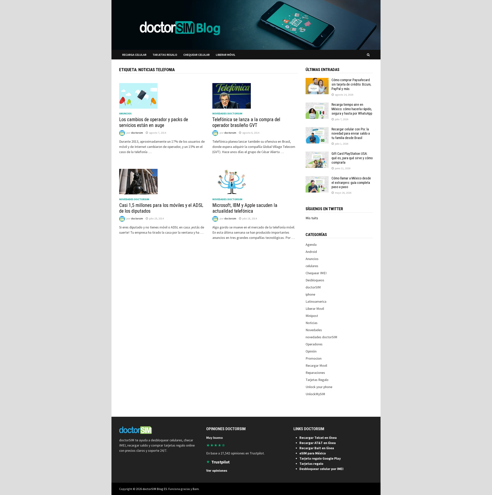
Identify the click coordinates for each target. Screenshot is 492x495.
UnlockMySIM (315, 394)
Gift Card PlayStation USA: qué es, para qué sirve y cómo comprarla (352, 158)
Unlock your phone (319, 387)
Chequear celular (196, 55)
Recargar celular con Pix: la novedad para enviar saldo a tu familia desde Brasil (351, 133)
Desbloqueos (315, 280)
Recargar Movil (316, 365)
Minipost (312, 315)
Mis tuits (312, 218)
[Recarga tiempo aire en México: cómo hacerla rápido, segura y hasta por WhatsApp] (317, 105)
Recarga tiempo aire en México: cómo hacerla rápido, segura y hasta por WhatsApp (352, 108)
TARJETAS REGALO (165, 55)
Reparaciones (315, 372)
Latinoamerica (316, 301)
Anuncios (125, 113)
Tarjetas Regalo (317, 380)
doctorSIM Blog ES (155, 489)
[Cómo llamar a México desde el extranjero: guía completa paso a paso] (317, 179)
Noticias (311, 323)
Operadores (314, 344)
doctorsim (137, 132)
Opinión (311, 351)
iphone (310, 294)
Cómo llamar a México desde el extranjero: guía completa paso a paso (351, 182)
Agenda (311, 244)
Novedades (314, 330)
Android (311, 251)
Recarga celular (134, 55)
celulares (312, 266)
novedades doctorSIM (227, 113)
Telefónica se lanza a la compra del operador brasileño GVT (246, 122)
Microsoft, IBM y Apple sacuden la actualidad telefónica (244, 208)
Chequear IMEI (316, 273)
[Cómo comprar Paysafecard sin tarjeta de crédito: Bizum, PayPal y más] (317, 80)
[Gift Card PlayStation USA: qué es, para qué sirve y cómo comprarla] (317, 154)
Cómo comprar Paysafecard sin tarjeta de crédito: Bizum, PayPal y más (351, 84)
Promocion (314, 358)
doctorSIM (313, 287)
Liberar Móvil (225, 55)
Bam (196, 489)
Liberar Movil (315, 308)
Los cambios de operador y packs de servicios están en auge (153, 122)
